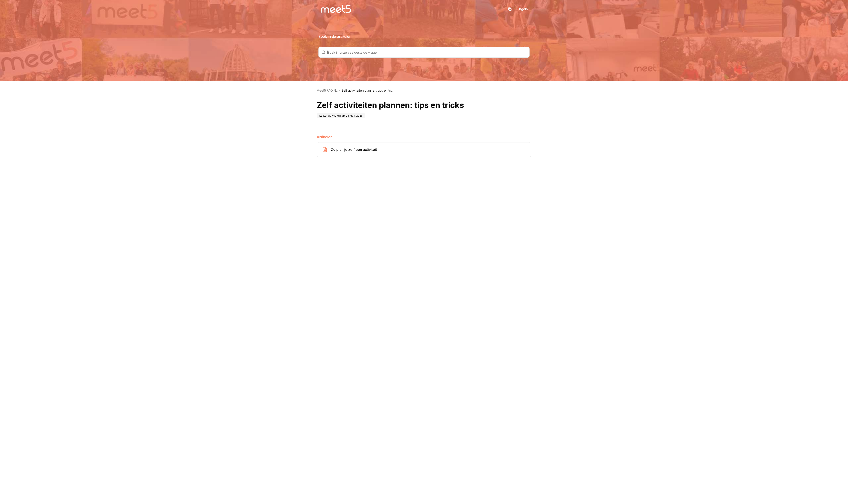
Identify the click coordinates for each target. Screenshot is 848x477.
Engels (522, 9)
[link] (367, 90)
